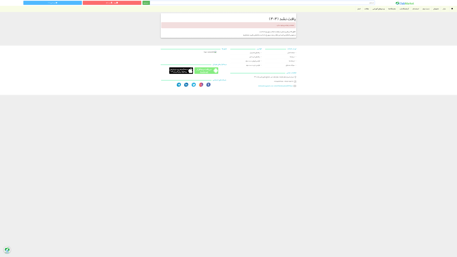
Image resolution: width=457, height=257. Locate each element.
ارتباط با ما (292, 61)
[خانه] (405, 3)
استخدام (416, 8)
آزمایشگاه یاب (404, 8)
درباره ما (292, 57)
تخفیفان (436, 8)
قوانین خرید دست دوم (253, 65)
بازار (444, 8)
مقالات (366, 8)
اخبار (359, 8)
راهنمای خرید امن (254, 57)
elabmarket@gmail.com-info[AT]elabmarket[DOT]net (275, 85)
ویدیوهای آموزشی (379, 8)
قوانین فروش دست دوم (253, 61)
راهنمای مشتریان (255, 53)
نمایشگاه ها (392, 8)
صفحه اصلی (291, 53)
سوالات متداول (290, 65)
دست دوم (426, 8)
